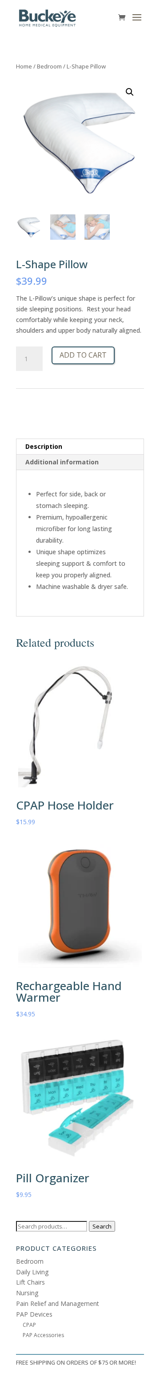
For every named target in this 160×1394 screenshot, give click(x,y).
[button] (130, 92)
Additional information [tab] (62, 462)
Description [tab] (43, 446)
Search (102, 1226)
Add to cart (83, 355)
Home (24, 66)
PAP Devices (34, 1314)
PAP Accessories (43, 1335)
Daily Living (32, 1272)
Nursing (27, 1293)
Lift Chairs (30, 1282)
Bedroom (49, 66)
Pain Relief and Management (57, 1303)
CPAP (29, 1325)
